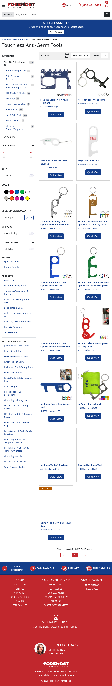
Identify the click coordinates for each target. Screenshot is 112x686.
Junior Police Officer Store (16, 345)
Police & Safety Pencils (15, 461)
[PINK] (17, 198)
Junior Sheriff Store (13, 351)
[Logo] (21, 5)
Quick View (56, 114)
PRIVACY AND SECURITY (56, 597)
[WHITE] (27, 192)
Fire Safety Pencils (13, 456)
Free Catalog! (56, 32)
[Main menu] (5, 5)
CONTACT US (56, 588)
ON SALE (20, 588)
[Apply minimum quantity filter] (26, 217)
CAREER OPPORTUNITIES (56, 605)
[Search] (107, 14)
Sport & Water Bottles (14, 467)
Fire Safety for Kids (13, 372)
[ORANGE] (11, 198)
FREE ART (73, 568)
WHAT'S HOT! (20, 592)
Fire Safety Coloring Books (16, 400)
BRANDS (20, 601)
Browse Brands (11, 267)
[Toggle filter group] (33, 56)
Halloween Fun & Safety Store (18, 367)
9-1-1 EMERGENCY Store (16, 356)
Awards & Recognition (15, 285)
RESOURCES (92, 588)
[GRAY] (6, 198)
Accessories (9, 280)
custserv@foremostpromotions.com (56, 675)
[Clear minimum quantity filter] (31, 217)
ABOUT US (56, 601)
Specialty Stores (12, 261)
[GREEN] (22, 192)
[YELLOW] (27, 198)
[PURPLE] (22, 198)
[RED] (11, 192)
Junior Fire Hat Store (14, 361)
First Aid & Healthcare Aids (15, 39)
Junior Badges (11, 386)
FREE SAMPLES (101, 568)
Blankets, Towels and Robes (17, 321)
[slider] (4, 156)
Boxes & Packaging (13, 327)
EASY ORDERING (17, 568)
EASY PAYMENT (45, 568)
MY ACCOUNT (56, 584)
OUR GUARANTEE (56, 592)
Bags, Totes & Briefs (13, 307)
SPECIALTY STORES (20, 597)
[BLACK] (6, 192)
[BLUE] (17, 192)
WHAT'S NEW (20, 584)
